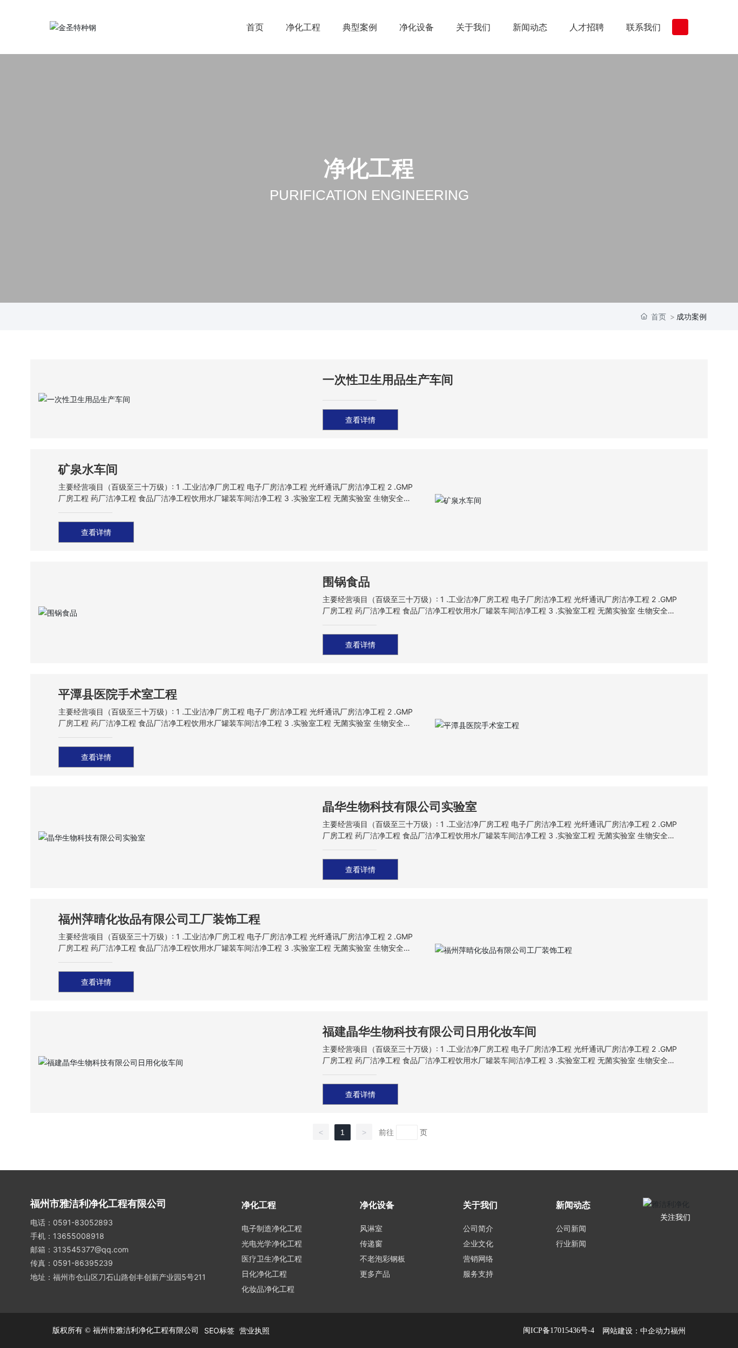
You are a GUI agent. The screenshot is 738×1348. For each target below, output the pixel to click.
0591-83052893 (83, 1222)
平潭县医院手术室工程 (117, 694)
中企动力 (655, 1330)
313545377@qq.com (91, 1249)
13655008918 (78, 1235)
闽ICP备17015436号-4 (558, 1330)
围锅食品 (346, 582)
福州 (678, 1330)
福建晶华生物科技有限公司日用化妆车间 (429, 1031)
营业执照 (254, 1330)
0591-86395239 (83, 1262)
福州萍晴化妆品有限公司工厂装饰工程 (159, 919)
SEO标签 (219, 1330)
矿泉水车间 (88, 469)
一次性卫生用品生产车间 (388, 379)
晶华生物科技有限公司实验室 (400, 806)
